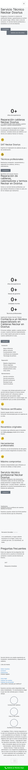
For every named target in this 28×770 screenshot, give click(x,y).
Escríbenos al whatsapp (14, 727)
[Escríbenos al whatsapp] (14, 723)
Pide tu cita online (14, 716)
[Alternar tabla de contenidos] (14, 761)
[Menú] (24, 3)
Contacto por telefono (14, 705)
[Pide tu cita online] (14, 711)
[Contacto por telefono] (14, 700)
